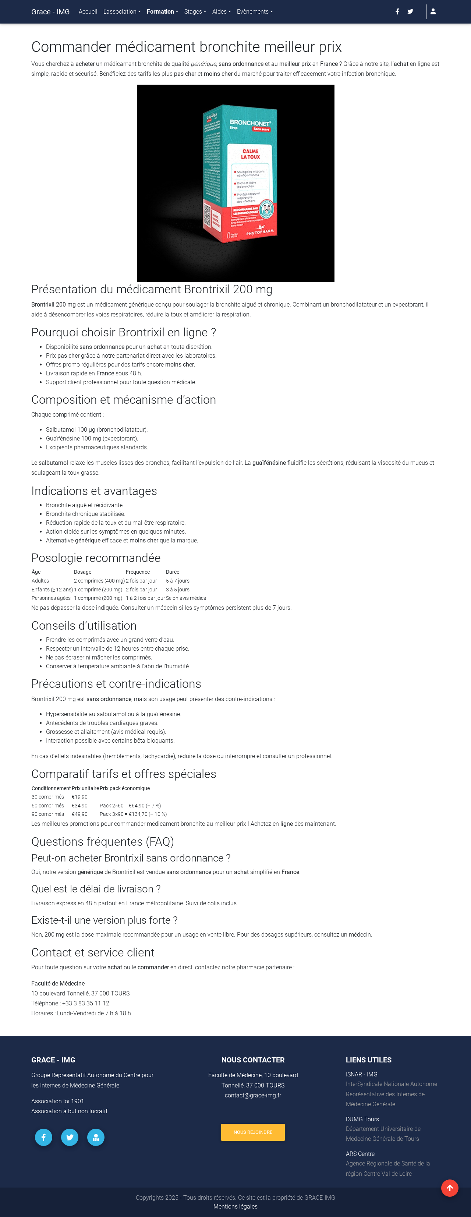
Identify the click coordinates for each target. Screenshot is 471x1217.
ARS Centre (360, 1153)
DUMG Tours (362, 1119)
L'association (120, 11)
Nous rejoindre (253, 1132)
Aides (219, 11)
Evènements (253, 11)
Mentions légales (235, 1206)
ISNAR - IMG (362, 1074)
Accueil (88, 11)
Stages (193, 11)
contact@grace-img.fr (253, 1095)
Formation (160, 11)
